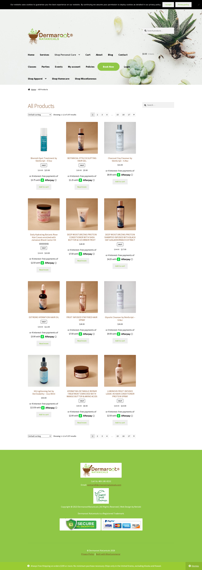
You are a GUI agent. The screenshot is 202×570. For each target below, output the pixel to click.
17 (129, 114)
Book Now (108, 66)
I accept (168, 4)
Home (31, 54)
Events (59, 66)
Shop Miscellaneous (85, 78)
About (99, 54)
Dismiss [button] (195, 565)
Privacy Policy (87, 554)
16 (123, 114)
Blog (110, 54)
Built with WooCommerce (108, 554)
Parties (45, 66)
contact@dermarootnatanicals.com (104, 484)
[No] (198, 4)
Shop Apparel (35, 78)
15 (118, 114)
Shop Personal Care (65, 54)
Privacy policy (183, 4)
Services (44, 54)
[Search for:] (158, 105)
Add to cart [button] (44, 187)
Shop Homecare (60, 78)
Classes (32, 66)
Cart (87, 54)
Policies (90, 66)
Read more (81, 187)
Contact (123, 54)
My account (74, 66)
